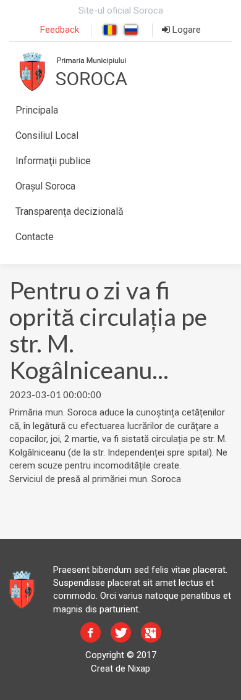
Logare (185, 29)
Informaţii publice (53, 161)
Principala (36, 110)
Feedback (59, 29)
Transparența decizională (69, 211)
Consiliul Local (46, 135)
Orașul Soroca (45, 186)
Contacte (34, 237)
